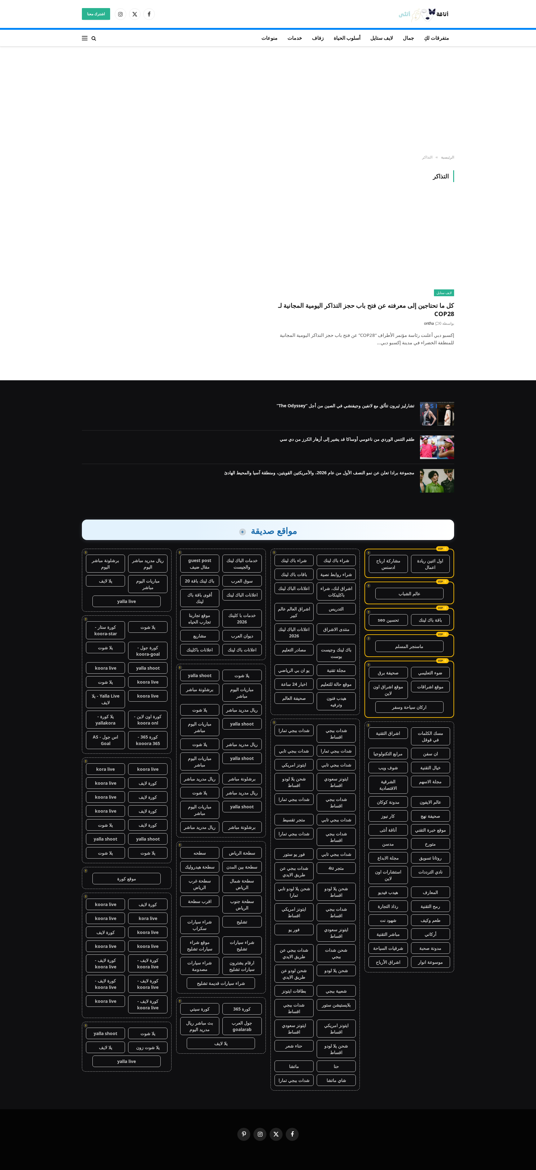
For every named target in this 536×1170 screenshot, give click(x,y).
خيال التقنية (430, 767)
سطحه (200, 853)
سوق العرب (242, 581)
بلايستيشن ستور (336, 1005)
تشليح (242, 922)
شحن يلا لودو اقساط (294, 782)
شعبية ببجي (336, 991)
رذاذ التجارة (388, 906)
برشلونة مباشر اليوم (105, 563)
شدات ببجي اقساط (336, 733)
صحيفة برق (388, 673)
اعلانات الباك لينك (294, 588)
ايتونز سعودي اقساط (336, 782)
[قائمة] (84, 38)
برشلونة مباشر (199, 689)
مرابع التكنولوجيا (388, 754)
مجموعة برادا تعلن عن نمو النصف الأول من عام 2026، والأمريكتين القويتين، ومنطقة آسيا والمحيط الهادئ (319, 473)
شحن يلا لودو (336, 970)
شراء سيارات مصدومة (199, 966)
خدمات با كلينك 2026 (242, 618)
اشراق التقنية (388, 733)
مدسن (388, 844)
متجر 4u (336, 868)
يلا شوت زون (148, 1047)
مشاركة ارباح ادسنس (388, 564)
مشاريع (199, 636)
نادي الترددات (430, 872)
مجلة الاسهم (430, 781)
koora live (105, 668)
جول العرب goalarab (242, 1026)
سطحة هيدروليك (200, 867)
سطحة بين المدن (241, 867)
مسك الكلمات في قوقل (430, 736)
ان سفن (430, 754)
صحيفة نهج (430, 816)
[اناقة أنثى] (425, 14)
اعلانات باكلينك (199, 650)
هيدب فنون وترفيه (336, 701)
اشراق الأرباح (388, 962)
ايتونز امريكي (294, 765)
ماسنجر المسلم (409, 646)
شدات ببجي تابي (294, 751)
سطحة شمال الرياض (242, 884)
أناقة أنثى (388, 830)
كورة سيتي (200, 1009)
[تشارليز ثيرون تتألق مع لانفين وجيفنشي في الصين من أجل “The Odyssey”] (437, 414)
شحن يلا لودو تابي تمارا (294, 892)
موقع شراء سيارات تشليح (199, 945)
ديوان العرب (242, 636)
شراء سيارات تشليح (242, 945)
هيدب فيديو (388, 892)
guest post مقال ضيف (199, 563)
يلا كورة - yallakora (105, 719)
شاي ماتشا (336, 1080)
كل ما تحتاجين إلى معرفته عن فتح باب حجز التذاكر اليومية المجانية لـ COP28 (366, 309)
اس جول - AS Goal (105, 740)
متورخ (430, 844)
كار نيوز (388, 816)
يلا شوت (241, 675)
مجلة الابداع (388, 858)
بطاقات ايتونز (294, 991)
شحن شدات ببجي (336, 953)
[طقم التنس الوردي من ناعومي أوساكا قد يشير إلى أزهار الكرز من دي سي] (437, 447)
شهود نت (388, 920)
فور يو (294, 929)
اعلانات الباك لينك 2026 (294, 632)
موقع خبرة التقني (430, 830)
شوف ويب (388, 767)
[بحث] (93, 38)
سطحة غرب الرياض (200, 884)
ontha (429, 323)
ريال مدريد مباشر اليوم (148, 563)
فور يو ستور (294, 854)
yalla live (126, 601)
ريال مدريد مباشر (242, 710)
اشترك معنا (96, 13)
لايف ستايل (381, 37)
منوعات (269, 37)
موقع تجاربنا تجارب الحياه (199, 618)
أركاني (430, 934)
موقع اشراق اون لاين (388, 690)
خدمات (295, 37)
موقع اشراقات (430, 687)
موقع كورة (126, 879)
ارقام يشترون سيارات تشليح (242, 966)
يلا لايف (221, 1043)
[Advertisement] (268, 100)
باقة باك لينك (430, 620)
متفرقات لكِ (436, 37)
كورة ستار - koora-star (105, 630)
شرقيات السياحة (388, 948)
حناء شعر (293, 1046)
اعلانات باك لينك (242, 650)
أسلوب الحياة (347, 37)
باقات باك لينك (294, 574)
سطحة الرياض (242, 853)
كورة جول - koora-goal (148, 651)
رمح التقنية (430, 906)
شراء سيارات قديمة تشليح (221, 983)
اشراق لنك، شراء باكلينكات (336, 591)
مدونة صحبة (430, 948)
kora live (105, 769)
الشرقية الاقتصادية (388, 785)
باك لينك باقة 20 (199, 581)
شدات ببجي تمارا (294, 730)
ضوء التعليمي (430, 673)
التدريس (336, 609)
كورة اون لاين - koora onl (148, 719)
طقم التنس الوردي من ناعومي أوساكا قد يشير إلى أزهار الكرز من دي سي (347, 439)
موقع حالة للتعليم (336, 684)
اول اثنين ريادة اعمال (430, 564)
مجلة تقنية (336, 670)
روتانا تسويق (430, 858)
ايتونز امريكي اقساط (294, 912)
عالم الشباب (409, 593)
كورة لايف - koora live (148, 963)
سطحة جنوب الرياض (242, 904)
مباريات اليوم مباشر (242, 692)
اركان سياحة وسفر (409, 707)
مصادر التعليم (294, 650)
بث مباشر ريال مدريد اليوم (199, 1026)
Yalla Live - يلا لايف (105, 699)
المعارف (430, 892)
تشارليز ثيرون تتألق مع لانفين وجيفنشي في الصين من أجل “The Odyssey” (345, 406)
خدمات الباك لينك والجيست (242, 563)
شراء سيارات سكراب (199, 925)
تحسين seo (388, 620)
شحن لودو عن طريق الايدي (294, 973)
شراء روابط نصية (336, 574)
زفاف (318, 37)
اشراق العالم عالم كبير (294, 612)
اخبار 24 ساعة (294, 684)
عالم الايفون (430, 802)
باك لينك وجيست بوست (336, 653)
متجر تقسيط (294, 820)
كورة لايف (148, 783)
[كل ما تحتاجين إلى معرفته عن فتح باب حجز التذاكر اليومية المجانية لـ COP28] (364, 245)
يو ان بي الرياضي (294, 670)
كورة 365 (242, 1009)
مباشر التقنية (388, 934)
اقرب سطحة (200, 901)
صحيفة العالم (294, 698)
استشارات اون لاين (388, 875)
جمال (408, 37)
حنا (336, 1066)
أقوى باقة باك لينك (199, 598)
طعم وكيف (430, 920)
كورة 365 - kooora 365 (148, 740)
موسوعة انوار (430, 962)
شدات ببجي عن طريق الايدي (294, 871)
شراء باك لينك (336, 560)
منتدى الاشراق (336, 629)
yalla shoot (200, 675)
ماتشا (294, 1066)
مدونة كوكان (388, 802)
